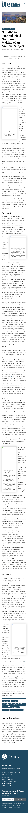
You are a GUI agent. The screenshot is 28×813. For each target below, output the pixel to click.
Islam (5, 707)
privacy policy (17, 807)
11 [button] (24, 661)
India (14, 701)
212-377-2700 (6, 777)
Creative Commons (9, 781)
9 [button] (5, 569)
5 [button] (24, 489)
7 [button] (25, 506)
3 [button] (11, 376)
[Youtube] (10, 765)
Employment (6, 783)
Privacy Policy (7, 780)
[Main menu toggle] (24, 4)
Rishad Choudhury (7, 49)
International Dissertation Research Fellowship (13, 704)
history (6, 701)
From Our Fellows (8, 28)
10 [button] (25, 596)
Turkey (6, 710)
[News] (3, 765)
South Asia (14, 707)
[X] (6, 765)
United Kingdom (17, 710)
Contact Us (6, 785)
